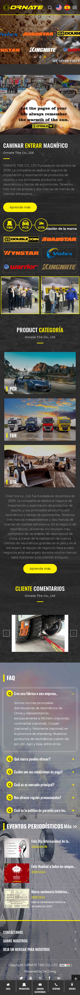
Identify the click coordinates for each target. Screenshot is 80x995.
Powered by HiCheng (40, 971)
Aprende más (20, 207)
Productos (24, 988)
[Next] (73, 633)
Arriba (72, 988)
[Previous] (6, 633)
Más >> (70, 826)
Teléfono (56, 988)
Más (49, 382)
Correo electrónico (40, 990)
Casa (8, 988)
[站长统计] (65, 965)
